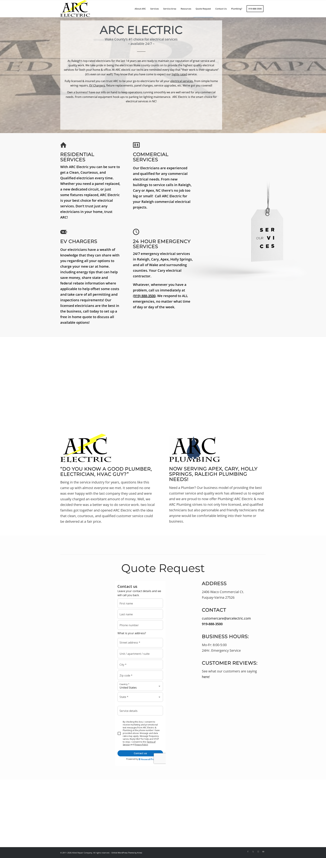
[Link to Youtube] (263, 851)
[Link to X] (253, 851)
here (205, 676)
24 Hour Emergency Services (162, 243)
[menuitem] (140, 8)
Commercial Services (150, 156)
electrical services (181, 81)
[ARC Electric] (75, 8)
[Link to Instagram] (258, 851)
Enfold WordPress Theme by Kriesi (127, 852)
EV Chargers (97, 85)
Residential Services (77, 156)
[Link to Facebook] (247, 851)
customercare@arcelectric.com (226, 618)
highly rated (179, 74)
